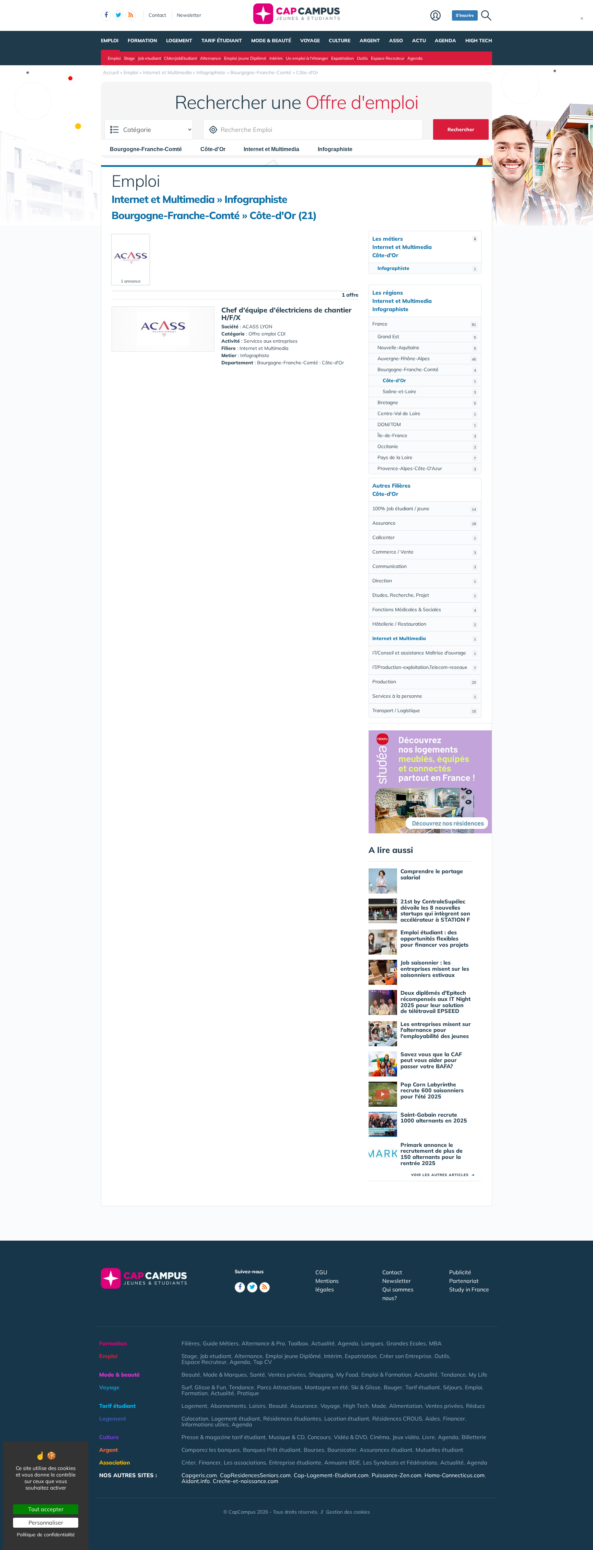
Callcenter (424, 537)
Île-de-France (426, 435)
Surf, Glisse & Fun (204, 1387)
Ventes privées (287, 1374)
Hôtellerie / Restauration (424, 624)
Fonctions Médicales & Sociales (424, 609)
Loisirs (257, 1405)
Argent (370, 40)
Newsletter (189, 15)
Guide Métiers (221, 1343)
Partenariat (464, 1280)
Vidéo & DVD (350, 1437)
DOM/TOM (426, 424)
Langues (372, 1343)
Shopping (321, 1374)
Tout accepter (45, 1509)
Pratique (248, 1393)
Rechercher (460, 129)
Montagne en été (326, 1387)
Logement (179, 40)
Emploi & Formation (386, 1374)
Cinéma (379, 1437)
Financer (454, 1418)
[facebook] (106, 15)
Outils (362, 58)
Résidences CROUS (397, 1418)
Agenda (445, 40)
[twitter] (118, 15)
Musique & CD (286, 1437)
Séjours (452, 1387)
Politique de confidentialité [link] (46, 1534)
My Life (478, 1374)
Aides (432, 1418)
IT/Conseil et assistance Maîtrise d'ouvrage (424, 653)
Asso (396, 40)
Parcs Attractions (279, 1387)
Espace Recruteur (387, 58)
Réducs (475, 1405)
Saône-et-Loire (429, 391)
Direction (424, 581)
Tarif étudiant (221, 40)
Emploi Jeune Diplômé (245, 58)
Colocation (195, 1418)
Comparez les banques (211, 1449)
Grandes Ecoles (406, 1343)
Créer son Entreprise (405, 1356)
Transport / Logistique (424, 710)
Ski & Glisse (366, 1387)
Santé (257, 1374)
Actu (419, 40)
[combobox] (149, 149)
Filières (191, 1343)
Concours (319, 1437)
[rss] (131, 15)
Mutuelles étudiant (439, 1449)
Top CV (262, 1361)
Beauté (191, 1374)
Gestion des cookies (348, 1512)
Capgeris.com (199, 1475)
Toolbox (298, 1343)
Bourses (314, 1449)
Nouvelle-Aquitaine (426, 347)
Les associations (245, 1462)
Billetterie (474, 1437)
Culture (339, 40)
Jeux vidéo (406, 1437)
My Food (347, 1374)
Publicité (460, 1272)
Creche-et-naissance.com (245, 1481)
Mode (379, 1405)
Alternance (210, 58)
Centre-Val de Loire (426, 413)
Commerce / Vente (424, 552)
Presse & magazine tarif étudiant (224, 1437)
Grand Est (426, 336)
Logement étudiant (235, 1418)
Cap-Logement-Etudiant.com (331, 1475)
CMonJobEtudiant (180, 58)
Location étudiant (346, 1418)
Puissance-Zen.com (396, 1475)
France (424, 324)
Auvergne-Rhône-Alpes (426, 358)
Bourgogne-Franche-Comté (426, 369)
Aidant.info (196, 1481)
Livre (428, 1437)
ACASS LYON (257, 326)
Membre (439, 16)
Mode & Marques (225, 1374)
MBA (435, 1343)
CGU (321, 1272)
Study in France (469, 1289)
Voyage (310, 40)
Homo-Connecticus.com (455, 1475)
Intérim (276, 58)
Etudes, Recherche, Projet (424, 595)
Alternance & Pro (263, 1343)
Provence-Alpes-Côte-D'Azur (426, 468)
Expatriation (342, 58)
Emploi (109, 40)
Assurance (424, 523)
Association (114, 1462)
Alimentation (405, 1405)
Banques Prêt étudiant (272, 1449)
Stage (129, 58)
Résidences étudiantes (292, 1418)
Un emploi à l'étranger (307, 58)
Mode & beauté (271, 40)
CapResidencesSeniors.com (255, 1475)
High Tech (478, 40)
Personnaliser (45, 1522)
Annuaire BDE (342, 1462)
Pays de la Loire (426, 457)
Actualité (323, 1343)
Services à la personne (424, 696)
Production (424, 682)
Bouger (393, 1387)
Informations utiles (205, 1424)
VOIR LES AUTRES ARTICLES (443, 1175)
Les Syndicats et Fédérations (400, 1462)
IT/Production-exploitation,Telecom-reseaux (424, 667)
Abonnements (228, 1405)
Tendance (453, 1374)
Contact (157, 15)
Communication (424, 566)
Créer (189, 1462)
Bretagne (426, 402)
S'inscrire (465, 15)
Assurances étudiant (386, 1449)
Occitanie (426, 446)
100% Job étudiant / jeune (424, 508)
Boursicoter (342, 1449)
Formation (142, 40)
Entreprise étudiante (295, 1462)
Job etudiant (149, 58)
